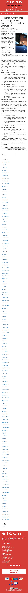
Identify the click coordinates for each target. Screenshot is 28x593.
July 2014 (4, 433)
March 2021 (4, 229)
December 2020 (5, 238)
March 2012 (4, 509)
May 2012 (4, 503)
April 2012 (4, 506)
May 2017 (4, 346)
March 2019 (4, 292)
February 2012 (5, 511)
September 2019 (5, 276)
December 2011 (5, 514)
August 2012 (4, 495)
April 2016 (4, 378)
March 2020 (4, 259)
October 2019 (5, 273)
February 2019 (5, 294)
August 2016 (4, 370)
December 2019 (5, 267)
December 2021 (5, 208)
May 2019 (4, 286)
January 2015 (5, 419)
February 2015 (5, 416)
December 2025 (5, 162)
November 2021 (5, 210)
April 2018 (4, 319)
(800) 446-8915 (14, 9)
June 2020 (4, 251)
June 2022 (4, 192)
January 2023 (5, 175)
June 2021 (4, 221)
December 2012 (5, 484)
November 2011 (5, 517)
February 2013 (5, 479)
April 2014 (4, 441)
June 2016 (4, 373)
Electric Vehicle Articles (17, 143)
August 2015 (4, 400)
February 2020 (5, 262)
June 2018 (4, 313)
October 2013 (5, 457)
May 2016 (4, 376)
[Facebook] (1, 13)
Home (2, 29)
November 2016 (5, 362)
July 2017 (4, 341)
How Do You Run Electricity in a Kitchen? (16, 149)
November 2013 (5, 454)
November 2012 (5, 487)
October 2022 (5, 181)
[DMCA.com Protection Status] (14, 588)
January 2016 (5, 387)
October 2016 (5, 365)
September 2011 (5, 519)
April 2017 (4, 349)
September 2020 (5, 243)
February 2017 (5, 354)
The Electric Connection (18, 590)
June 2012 (4, 500)
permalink (5, 144)
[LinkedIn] (10, 13)
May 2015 (4, 408)
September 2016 (5, 368)
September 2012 (5, 492)
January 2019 (5, 297)
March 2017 (4, 351)
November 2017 (5, 332)
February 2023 (5, 173)
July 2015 (4, 403)
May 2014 (4, 438)
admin (14, 28)
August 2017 (4, 338)
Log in (3, 526)
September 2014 (5, 427)
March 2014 (4, 444)
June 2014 (4, 435)
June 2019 (4, 284)
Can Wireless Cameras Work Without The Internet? (13, 147)
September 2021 (5, 216)
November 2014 (5, 425)
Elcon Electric (14, 138)
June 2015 (4, 406)
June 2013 (4, 468)
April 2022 (4, 197)
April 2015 (4, 411)
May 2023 (4, 170)
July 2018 (4, 311)
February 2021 (5, 232)
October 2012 (5, 490)
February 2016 (5, 384)
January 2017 (5, 357)
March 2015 (4, 414)
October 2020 (5, 240)
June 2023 (4, 167)
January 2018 (5, 327)
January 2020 (5, 265)
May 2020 (4, 254)
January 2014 (5, 449)
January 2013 (5, 481)
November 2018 (5, 300)
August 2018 (4, 308)
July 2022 (4, 189)
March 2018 (4, 322)
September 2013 (5, 460)
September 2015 (5, 397)
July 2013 (4, 465)
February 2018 (5, 324)
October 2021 (5, 213)
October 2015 (5, 395)
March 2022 (4, 200)
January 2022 (5, 205)
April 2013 (4, 473)
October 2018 (5, 303)
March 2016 (4, 381)
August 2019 (4, 278)
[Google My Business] (4, 13)
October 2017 (5, 335)
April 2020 (4, 257)
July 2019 (4, 281)
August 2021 (4, 219)
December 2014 (5, 422)
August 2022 (4, 186)
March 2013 (4, 476)
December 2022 (5, 178)
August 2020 (4, 246)
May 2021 (4, 224)
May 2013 (4, 471)
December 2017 (5, 330)
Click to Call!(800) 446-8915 (14, 571)
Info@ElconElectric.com (7, 550)
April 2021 (4, 227)
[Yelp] (13, 13)
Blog (6, 29)
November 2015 (5, 392)
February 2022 (5, 202)
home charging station (7, 38)
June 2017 (4, 343)
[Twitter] (7, 13)
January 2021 (5, 235)
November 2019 (5, 270)
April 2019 (4, 289)
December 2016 (5, 360)
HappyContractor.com (9, 590)
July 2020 (4, 248)
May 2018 (4, 316)
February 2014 (5, 446)
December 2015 (5, 389)
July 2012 (4, 498)
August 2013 (4, 462)
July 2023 (4, 164)
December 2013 (5, 452)
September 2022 (5, 183)
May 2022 (4, 194)
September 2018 (5, 305)
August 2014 (4, 430)
